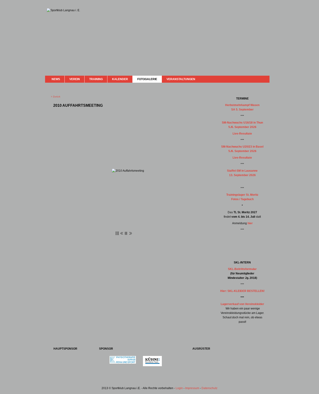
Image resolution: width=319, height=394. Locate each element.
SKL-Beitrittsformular (242, 269)
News (56, 79)
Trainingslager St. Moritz (242, 194)
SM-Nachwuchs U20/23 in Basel (242, 146)
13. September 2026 (242, 175)
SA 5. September (242, 109)
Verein (74, 79)
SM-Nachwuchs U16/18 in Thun (242, 122)
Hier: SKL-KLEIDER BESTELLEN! (242, 291)
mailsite (264, 79)
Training (96, 79)
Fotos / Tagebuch (242, 199)
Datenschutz (209, 388)
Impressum (192, 388)
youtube (258, 79)
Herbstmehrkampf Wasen (242, 105)
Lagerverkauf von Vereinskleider (242, 304)
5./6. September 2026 (242, 127)
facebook (253, 78)
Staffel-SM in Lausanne (242, 170)
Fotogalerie (147, 79)
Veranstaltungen (181, 79)
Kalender (120, 79)
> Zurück (55, 96)
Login (179, 388)
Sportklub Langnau (56, 25)
